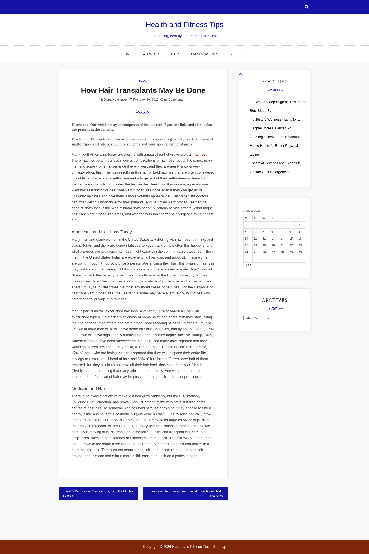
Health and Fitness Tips (184, 24)
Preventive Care (205, 54)
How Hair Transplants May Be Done (143, 90)
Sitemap (219, 547)
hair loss (200, 154)
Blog (143, 80)
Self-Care (238, 54)
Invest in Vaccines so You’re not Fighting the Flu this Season (98, 493)
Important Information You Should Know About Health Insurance (187, 493)
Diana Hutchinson (116, 99)
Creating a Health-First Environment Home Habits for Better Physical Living (277, 145)
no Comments (173, 99)
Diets (175, 54)
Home (127, 54)
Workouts (151, 54)
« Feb (247, 264)
